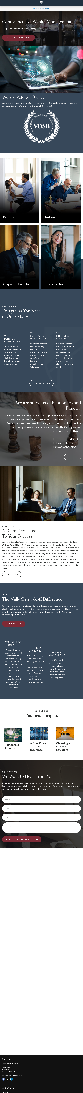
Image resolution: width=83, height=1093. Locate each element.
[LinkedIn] (11, 1079)
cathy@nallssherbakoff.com (12, 1076)
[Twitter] (7, 1079)
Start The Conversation (22, 839)
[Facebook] (3, 1079)
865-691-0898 (12, 1063)
